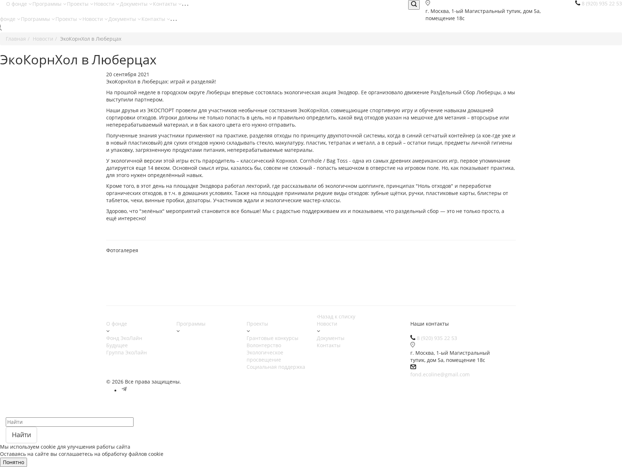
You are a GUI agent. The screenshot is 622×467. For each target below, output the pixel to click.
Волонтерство (264, 345)
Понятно (13, 462)
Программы (47, 3)
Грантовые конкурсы (272, 338)
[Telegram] (124, 390)
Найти (21, 434)
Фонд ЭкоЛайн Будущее (124, 342)
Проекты (78, 3)
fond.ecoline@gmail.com (440, 374)
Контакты (165, 3)
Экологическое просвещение (265, 356)
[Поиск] (414, 5)
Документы (134, 3)
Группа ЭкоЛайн (126, 352)
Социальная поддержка (276, 366)
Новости (105, 3)
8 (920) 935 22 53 (437, 338)
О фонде (17, 3)
